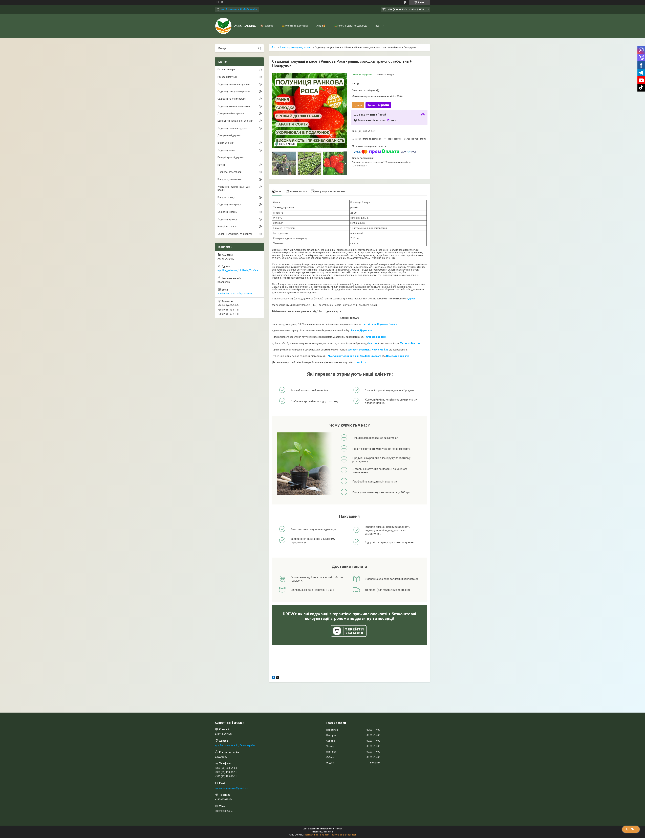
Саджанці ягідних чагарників (234, 106)
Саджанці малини (227, 212)
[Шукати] (260, 48)
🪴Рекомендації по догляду (350, 25)
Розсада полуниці (227, 77)
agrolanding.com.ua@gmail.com (235, 293)
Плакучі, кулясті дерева (231, 157)
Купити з (372, 105)
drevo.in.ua (360, 362)
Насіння (222, 164)
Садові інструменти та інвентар (235, 234)
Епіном (355, 330)
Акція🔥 (321, 25)
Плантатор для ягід (397, 356)
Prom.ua (338, 829)
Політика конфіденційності (343, 835)
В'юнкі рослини (226, 142)
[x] (277, 677)
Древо (412, 298)
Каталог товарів (226, 69)
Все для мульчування (230, 179)
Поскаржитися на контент (317, 835)
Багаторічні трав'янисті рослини (235, 120)
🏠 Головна (266, 25)
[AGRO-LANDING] (223, 25)
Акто (351, 349)
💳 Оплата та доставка (295, 25)
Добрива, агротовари (230, 172)
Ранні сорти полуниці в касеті (296, 47)
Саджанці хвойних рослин (232, 98)
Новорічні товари (227, 226)
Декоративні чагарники (231, 113)
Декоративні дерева (229, 135)
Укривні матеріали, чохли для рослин (234, 188)
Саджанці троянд (227, 219)
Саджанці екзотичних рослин (234, 84)
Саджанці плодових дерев (232, 128)
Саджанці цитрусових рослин (234, 91)
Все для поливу (226, 197)
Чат (633, 829)
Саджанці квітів (226, 150)
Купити (358, 105)
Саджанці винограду (229, 204)
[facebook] (273, 677)
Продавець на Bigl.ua (322, 832)
